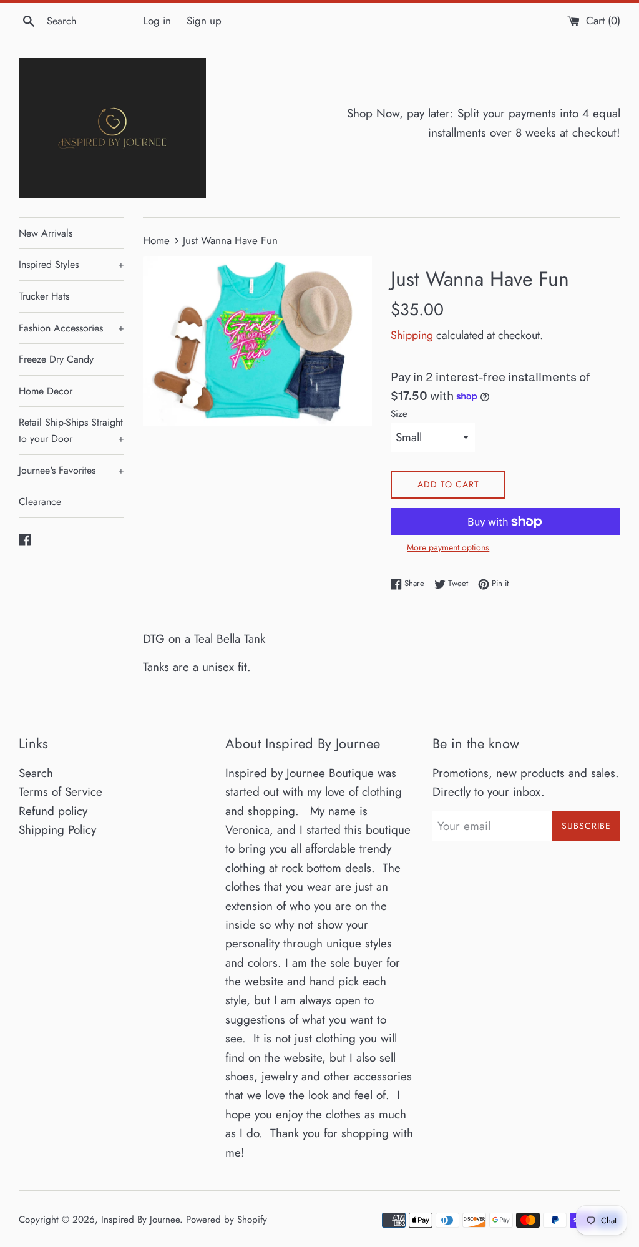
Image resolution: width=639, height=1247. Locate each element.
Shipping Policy (57, 829)
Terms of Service (60, 791)
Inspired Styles (71, 264)
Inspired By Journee (140, 1219)
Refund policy (53, 811)
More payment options (448, 547)
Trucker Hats (44, 296)
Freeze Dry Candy (56, 359)
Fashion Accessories (71, 328)
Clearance (40, 501)
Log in (157, 20)
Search (36, 773)
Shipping (412, 335)
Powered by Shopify (226, 1219)
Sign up (204, 20)
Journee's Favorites (71, 470)
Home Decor (45, 391)
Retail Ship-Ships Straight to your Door (71, 430)
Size (399, 414)
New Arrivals (45, 233)
